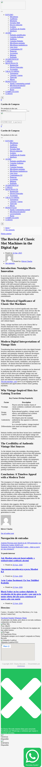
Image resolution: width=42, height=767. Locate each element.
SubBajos (13, 39)
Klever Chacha (27, 261)
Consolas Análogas (16, 37)
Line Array (14, 47)
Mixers (12, 79)
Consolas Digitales (16, 41)
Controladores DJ (16, 49)
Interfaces (13, 31)
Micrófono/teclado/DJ (17, 85)
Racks (12, 90)
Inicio (7, 228)
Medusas (13, 55)
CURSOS (9, 94)
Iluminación (14, 65)
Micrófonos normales (17, 43)
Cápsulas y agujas (16, 75)
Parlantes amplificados (18, 35)
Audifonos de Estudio (17, 29)
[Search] (28, 111)
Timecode (13, 77)
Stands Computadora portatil (20, 83)
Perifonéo (13, 57)
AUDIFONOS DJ (11, 59)
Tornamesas (14, 73)
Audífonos (13, 19)
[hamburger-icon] (2, 11)
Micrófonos (14, 17)
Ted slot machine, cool (9, 381)
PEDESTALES (11, 81)
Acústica (13, 27)
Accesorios (14, 53)
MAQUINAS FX (11, 63)
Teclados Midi (15, 23)
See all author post (7, 533)
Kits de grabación (16, 25)
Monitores (13, 21)
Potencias (13, 51)
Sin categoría (10, 230)
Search (3, 111)
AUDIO (8, 33)
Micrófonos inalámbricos (18, 45)
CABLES (8, 61)
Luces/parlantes (15, 88)
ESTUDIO (9, 15)
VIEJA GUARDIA (12, 71)
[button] (1, 100)
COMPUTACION (12, 92)
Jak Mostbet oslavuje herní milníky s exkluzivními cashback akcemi (18, 559)
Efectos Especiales (16, 67)
